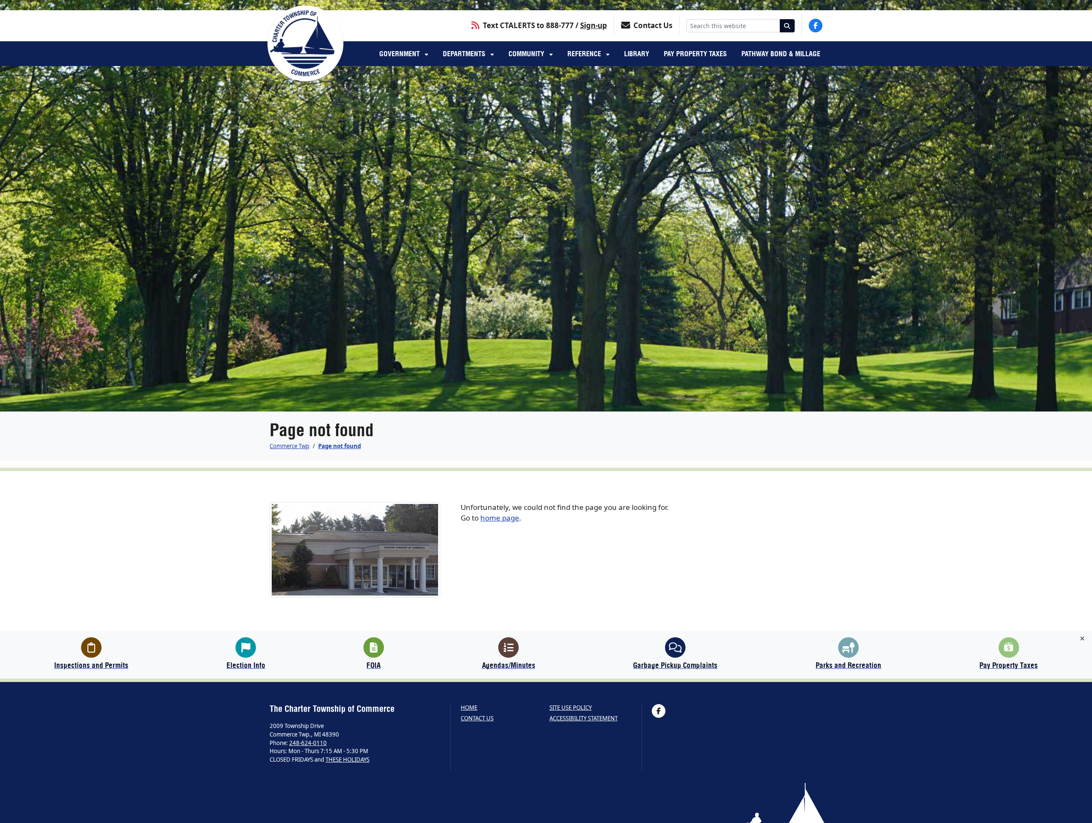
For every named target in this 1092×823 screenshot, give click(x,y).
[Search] (787, 25)
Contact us (477, 718)
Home (469, 707)
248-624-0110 (308, 743)
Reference (585, 53)
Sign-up (593, 25)
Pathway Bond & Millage (780, 53)
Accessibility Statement (583, 718)
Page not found (339, 446)
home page (499, 518)
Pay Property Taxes (695, 53)
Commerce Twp (289, 446)
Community (527, 53)
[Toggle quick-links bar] (1082, 638)
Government (400, 53)
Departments (465, 53)
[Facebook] (815, 25)
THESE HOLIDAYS (347, 759)
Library (636, 53)
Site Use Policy (570, 707)
